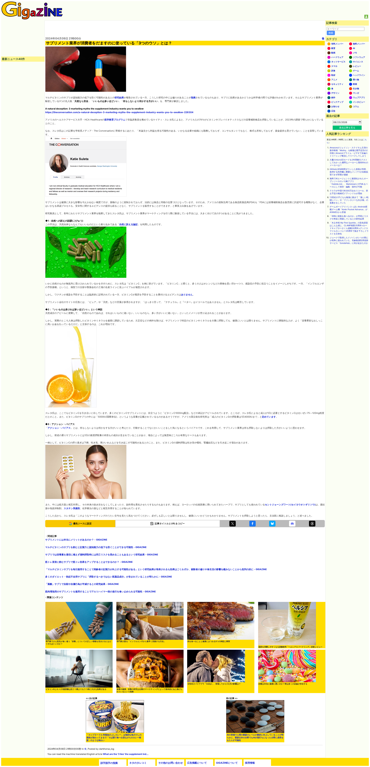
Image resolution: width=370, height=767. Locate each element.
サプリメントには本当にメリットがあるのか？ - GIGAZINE (76, 539)
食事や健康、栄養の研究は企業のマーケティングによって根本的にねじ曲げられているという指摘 (149, 690)
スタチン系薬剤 (72, 508)
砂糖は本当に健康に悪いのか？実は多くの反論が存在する (282, 684)
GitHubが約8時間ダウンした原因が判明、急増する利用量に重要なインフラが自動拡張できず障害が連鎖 (349, 172)
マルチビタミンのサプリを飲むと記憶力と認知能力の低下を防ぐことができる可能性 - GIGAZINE (96, 547)
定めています (269, 416)
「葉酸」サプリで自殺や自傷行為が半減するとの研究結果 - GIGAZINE (82, 584)
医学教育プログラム (114, 119)
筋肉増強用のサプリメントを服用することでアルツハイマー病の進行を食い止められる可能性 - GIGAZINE (100, 591)
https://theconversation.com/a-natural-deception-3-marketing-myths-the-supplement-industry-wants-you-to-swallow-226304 (119, 112)
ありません (187, 294)
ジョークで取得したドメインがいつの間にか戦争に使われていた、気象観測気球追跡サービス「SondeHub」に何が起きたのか (349, 240)
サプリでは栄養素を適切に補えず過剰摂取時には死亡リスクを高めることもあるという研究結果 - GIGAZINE (101, 554)
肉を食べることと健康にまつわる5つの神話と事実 (208, 641)
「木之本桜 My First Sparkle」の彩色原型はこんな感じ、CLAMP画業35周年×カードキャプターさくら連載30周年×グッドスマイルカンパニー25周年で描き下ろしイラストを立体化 (349, 228)
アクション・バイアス (59, 427)
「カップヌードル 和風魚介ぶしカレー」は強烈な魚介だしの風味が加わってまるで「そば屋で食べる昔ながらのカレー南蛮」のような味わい (113, 737)
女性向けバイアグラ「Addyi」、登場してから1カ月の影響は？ (214, 684)
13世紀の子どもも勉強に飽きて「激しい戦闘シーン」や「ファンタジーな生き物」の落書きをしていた (349, 200)
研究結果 (119, 97)
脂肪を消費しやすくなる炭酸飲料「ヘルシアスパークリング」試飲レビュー (290, 647)
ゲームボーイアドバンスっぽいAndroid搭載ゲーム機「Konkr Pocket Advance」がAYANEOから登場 (348, 209)
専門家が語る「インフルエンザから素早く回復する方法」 (141, 641)
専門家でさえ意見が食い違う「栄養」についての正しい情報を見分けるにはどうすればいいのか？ (78, 642)
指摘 (193, 97)
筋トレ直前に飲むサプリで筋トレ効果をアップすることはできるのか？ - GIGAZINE (89, 561)
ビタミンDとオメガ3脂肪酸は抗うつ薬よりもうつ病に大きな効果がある (76, 689)
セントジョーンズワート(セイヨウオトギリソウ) (290, 504)
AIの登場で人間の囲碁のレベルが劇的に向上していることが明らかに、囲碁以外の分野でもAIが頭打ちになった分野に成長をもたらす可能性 (255, 737)
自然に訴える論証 (128, 224)
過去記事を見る (347, 127)
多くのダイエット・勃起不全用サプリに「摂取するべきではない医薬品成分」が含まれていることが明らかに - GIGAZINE (108, 576)
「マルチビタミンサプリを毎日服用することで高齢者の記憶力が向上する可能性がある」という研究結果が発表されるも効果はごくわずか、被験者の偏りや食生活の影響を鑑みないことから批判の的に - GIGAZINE (156, 569)
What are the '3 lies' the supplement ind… (125, 754)
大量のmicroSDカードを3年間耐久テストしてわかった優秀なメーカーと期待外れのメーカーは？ (349, 162)
